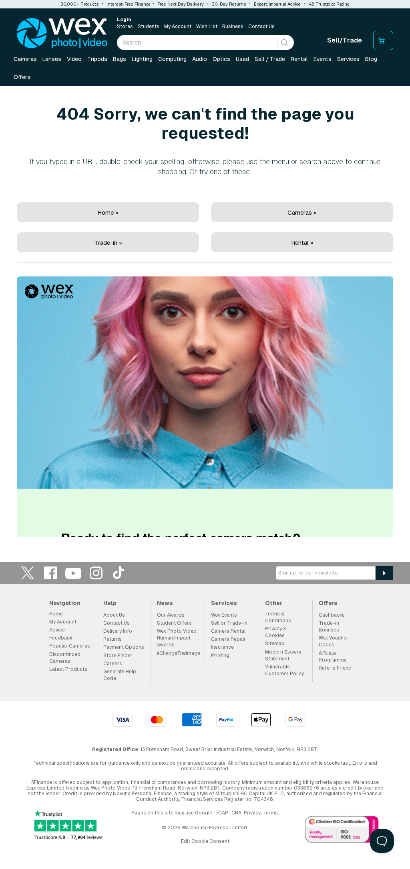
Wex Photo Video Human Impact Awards (177, 638)
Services (348, 59)
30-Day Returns (229, 4)
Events (323, 59)
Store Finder (118, 655)
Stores (125, 26)
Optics (221, 59)
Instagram (96, 572)
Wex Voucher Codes (333, 641)
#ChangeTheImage (178, 653)
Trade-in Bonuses (329, 626)
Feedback (60, 638)
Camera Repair (228, 639)
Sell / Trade (270, 59)
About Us (114, 615)
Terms (270, 813)
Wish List (206, 26)
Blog (371, 59)
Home (56, 614)
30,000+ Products (79, 4)
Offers (22, 77)
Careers (112, 663)
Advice (57, 630)
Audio (199, 59)
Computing (172, 59)
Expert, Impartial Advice (277, 4)
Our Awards (171, 615)
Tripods (97, 59)
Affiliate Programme (333, 656)
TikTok (119, 572)
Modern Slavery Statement (283, 655)
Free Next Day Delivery (180, 4)
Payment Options (123, 647)
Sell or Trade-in (229, 623)
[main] (205, 313)
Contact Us (261, 26)
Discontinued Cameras (64, 658)
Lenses (51, 59)
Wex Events (224, 615)
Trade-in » (108, 242)
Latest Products (68, 669)
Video (74, 59)
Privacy (252, 813)
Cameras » (302, 212)
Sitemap (275, 643)
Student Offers (174, 623)
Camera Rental (228, 631)
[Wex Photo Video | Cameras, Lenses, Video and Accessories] (62, 33)
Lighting (142, 59)
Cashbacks (332, 615)
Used (242, 59)
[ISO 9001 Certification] (342, 831)
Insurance (222, 647)
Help (110, 603)
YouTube (73, 572)
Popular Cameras (69, 646)
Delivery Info (117, 631)
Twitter (28, 572)
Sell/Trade (344, 40)
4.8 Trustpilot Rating (329, 4)
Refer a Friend (335, 668)
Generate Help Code (119, 675)
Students (148, 26)
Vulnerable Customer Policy (284, 670)
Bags (119, 59)
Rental (299, 59)
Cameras (25, 59)
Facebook (50, 572)
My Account (177, 26)
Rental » (302, 242)
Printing (220, 655)
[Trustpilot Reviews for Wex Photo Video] (68, 826)
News (165, 603)
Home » (108, 212)
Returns (112, 639)
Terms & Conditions (278, 617)
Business (232, 26)
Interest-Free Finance (129, 4)
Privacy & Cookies (275, 632)
